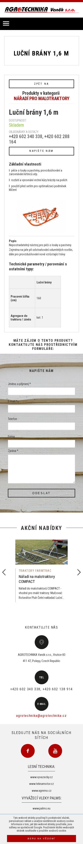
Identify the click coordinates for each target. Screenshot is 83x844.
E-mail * (12, 401)
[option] (41, 569)
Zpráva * (13, 451)
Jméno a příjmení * (19, 384)
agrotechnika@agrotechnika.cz (41, 716)
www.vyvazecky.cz (41, 777)
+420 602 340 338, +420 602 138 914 (41, 689)
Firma (11, 436)
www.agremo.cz (42, 791)
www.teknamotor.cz (41, 784)
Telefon (12, 419)
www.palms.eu (41, 808)
